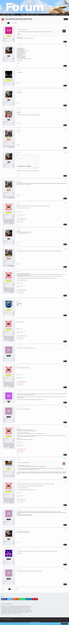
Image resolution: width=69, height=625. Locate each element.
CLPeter (8, 611)
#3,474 (66, 549)
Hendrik (21, 610)
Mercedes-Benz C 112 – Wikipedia (24, 166)
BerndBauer (3, 611)
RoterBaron (9, 608)
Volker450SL (3, 610)
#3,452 (66, 46)
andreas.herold (3, 608)
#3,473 (66, 529)
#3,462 (66, 271)
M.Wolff (8, 610)
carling (30, 610)
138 (6, 22)
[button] (55, 14)
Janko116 (17, 609)
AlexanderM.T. (24, 607)
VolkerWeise (17, 611)
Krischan (13, 613)
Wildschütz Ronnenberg (20, 220)
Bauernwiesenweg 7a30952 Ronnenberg (20, 222)
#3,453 (66, 70)
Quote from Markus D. (22, 29)
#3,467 (66, 391)
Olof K (30, 611)
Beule (22, 611)
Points (4, 39)
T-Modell (25, 610)
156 (14, 22)
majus (2, 609)
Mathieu (13, 609)
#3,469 (66, 426)
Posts (4, 40)
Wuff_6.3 (14, 607)
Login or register (61, 14)
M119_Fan (14, 608)
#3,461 (66, 248)
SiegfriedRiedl (9, 607)
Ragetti (26, 611)
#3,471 (66, 481)
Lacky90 (19, 608)
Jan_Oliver (19, 438)
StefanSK (19, 607)
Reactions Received (6, 38)
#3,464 (66, 319)
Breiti (29, 609)
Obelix (17, 610)
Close (66, 623)
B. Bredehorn (3, 607)
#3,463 (66, 300)
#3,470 (66, 459)
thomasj (18, 613)
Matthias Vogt (3, 612)
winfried (12, 611)
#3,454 (66, 90)
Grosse (13, 612)
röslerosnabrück (7, 609)
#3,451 (66, 26)
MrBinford (2, 613)
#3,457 (66, 152)
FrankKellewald (8, 20)
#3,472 (66, 509)
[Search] (66, 14)
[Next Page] (16, 23)
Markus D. (12, 610)
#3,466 (66, 365)
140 (10, 22)
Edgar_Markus (18, 612)
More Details (63, 623)
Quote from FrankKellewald (23, 462)
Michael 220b (8, 613)
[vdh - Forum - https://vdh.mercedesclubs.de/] (34, 4)
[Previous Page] (2, 23)
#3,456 (66, 129)
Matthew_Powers (23, 609)
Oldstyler (8, 612)
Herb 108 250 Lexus (26, 608)
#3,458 (66, 180)
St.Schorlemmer (24, 612)
